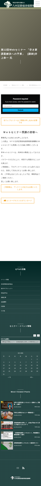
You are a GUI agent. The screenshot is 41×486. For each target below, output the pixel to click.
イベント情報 (5, 279)
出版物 (3, 306)
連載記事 (3, 297)
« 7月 (9, 377)
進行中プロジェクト (7, 288)
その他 (3, 311)
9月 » (31, 377)
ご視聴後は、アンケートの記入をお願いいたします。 (20, 188)
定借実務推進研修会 (7, 284)
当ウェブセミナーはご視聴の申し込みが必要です (20, 121)
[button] (37, 3)
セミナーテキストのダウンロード (19, 201)
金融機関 (3, 302)
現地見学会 (4, 293)
